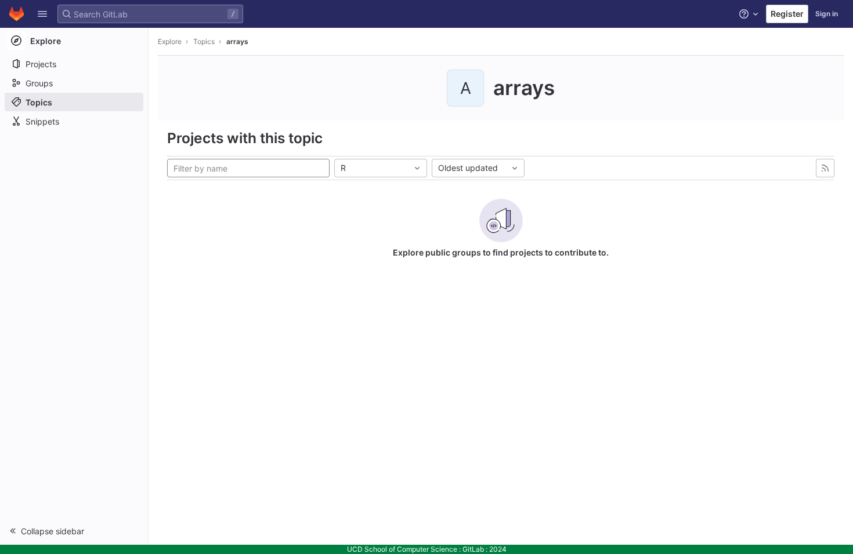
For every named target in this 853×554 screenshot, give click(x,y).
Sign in (826, 13)
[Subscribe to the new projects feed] (825, 168)
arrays (237, 41)
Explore (170, 41)
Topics (204, 41)
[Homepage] (16, 13)
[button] (42, 14)
